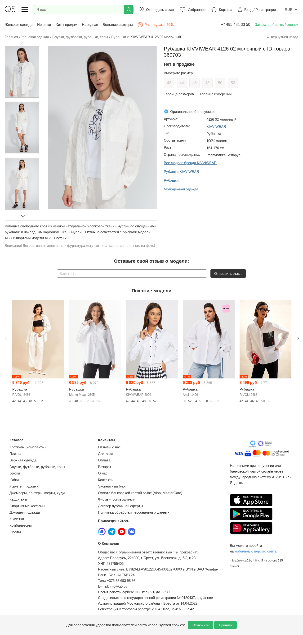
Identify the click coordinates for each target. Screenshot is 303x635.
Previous (5, 338)
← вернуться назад (282, 37)
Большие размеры (118, 25)
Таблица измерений (216, 94)
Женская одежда (18, 25)
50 (220, 83)
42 (169, 83)
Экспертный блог (112, 486)
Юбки (14, 480)
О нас (102, 473)
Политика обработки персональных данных (133, 512)
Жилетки (16, 519)
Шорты (15, 532)
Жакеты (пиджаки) (24, 486)
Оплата (104, 460)
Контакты (105, 480)
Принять (225, 625)
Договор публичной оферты (120, 506)
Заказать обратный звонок (276, 25)
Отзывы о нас (109, 447)
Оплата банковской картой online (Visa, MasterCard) (140, 493)
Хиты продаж (66, 25)
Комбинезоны (20, 525)
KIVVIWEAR (216, 126)
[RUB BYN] (290, 10)
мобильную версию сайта (255, 551)
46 (194, 83)
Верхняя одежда (22, 460)
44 (182, 83)
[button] (23, 43)
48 (207, 83)
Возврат (104, 467)
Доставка (105, 454)
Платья (15, 454)
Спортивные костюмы (27, 506)
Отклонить (200, 625)
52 (233, 83)
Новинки (44, 25)
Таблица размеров (179, 94)
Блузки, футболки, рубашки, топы (37, 467)
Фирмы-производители (116, 499)
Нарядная (90, 25)
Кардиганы (18, 499)
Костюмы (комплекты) (27, 447)
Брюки (14, 473)
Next (297, 338)
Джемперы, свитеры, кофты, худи (37, 493)
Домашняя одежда (24, 512)
